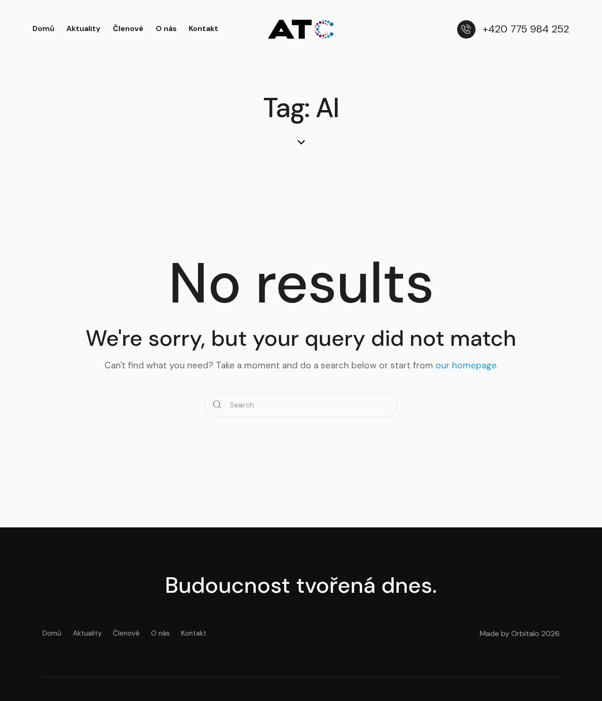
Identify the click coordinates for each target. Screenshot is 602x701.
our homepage (466, 365)
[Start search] (217, 405)
